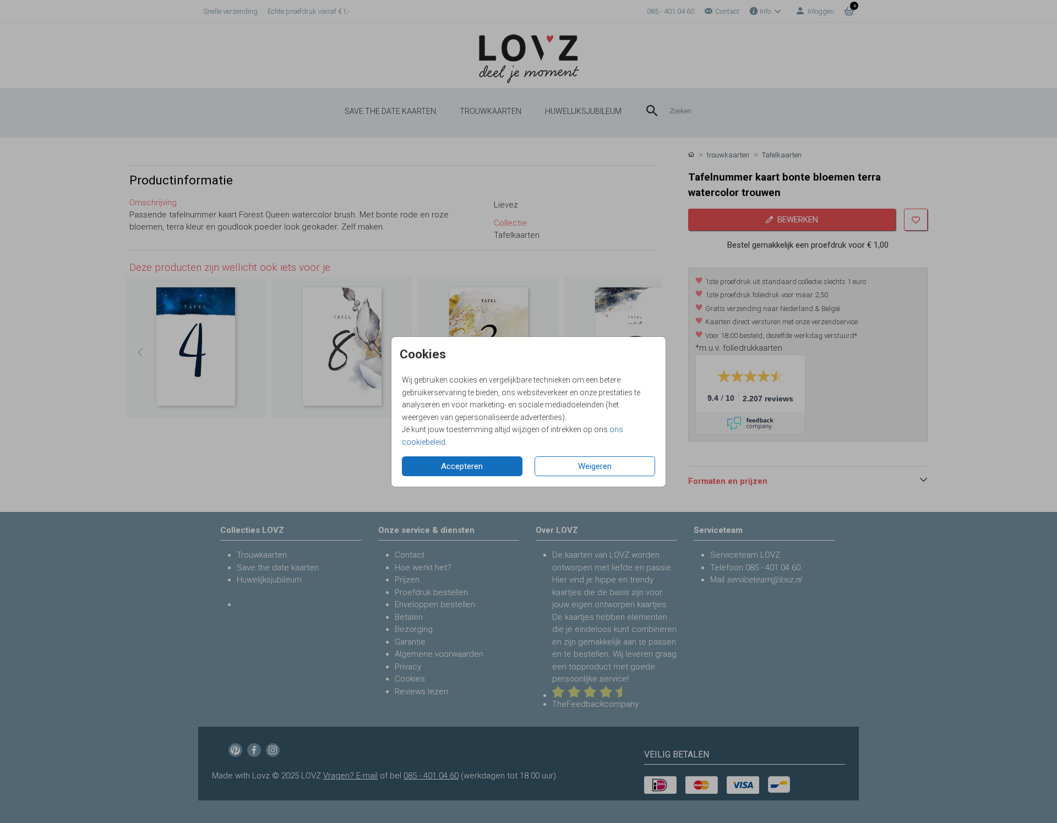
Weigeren (595, 466)
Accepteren (462, 466)
